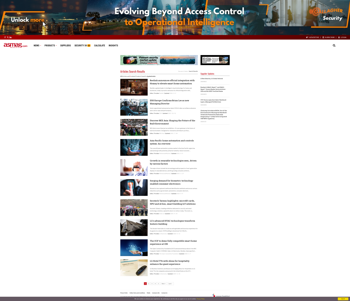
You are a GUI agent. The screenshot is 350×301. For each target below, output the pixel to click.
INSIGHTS (113, 45)
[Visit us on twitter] (8, 37)
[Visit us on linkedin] (10, 37)
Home (186, 71)
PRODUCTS (50, 45)
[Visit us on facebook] (5, 37)
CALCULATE (99, 45)
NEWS (36, 45)
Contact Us (164, 293)
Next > (164, 283)
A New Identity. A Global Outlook (212, 78)
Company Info (156, 293)
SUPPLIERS (65, 45)
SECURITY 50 (80, 45)
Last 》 (170, 283)
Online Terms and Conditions (137, 293)
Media (148, 293)
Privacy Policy (124, 293)
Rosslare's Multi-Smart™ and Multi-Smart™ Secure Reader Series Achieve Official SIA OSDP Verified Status (213, 89)
